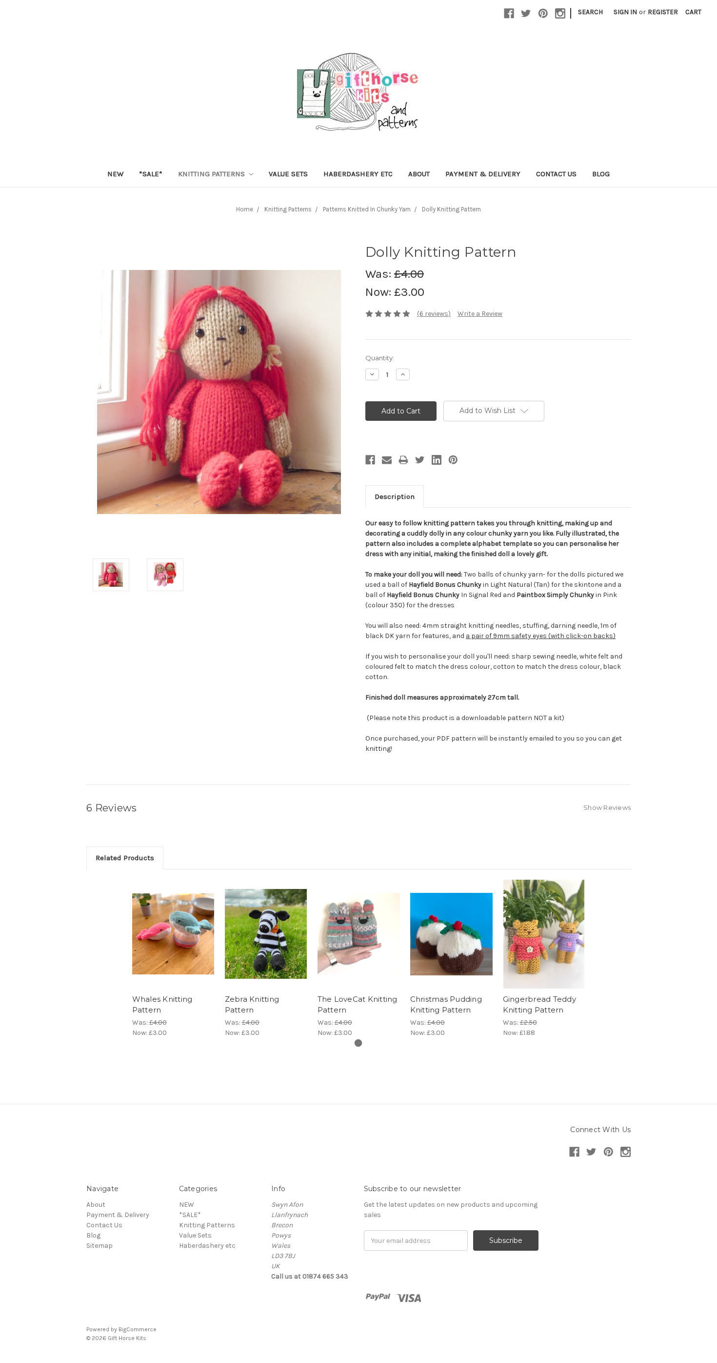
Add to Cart (173, 943)
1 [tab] (358, 1043)
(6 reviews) (434, 314)
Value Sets (288, 173)
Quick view (173, 925)
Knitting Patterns (212, 173)
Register (663, 12)
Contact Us (556, 173)
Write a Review (480, 314)
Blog (601, 173)
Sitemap (99, 1245)
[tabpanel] (173, 959)
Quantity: (379, 358)
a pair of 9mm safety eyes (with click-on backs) (541, 636)
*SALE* (150, 173)
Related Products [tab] (125, 857)
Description (395, 496)
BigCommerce (138, 1329)
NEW (115, 173)
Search (590, 12)
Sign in (625, 12)
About (419, 173)
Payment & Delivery (482, 173)
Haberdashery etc (358, 173)
